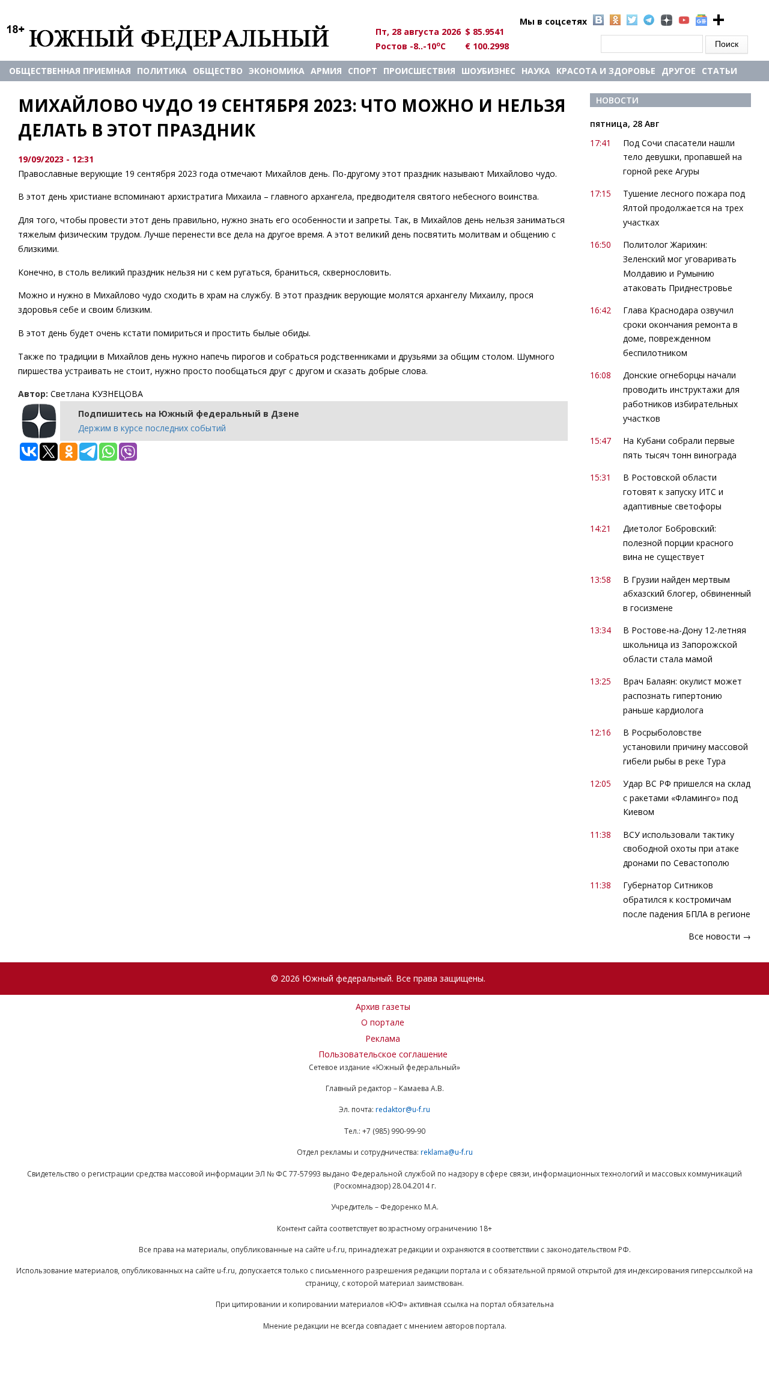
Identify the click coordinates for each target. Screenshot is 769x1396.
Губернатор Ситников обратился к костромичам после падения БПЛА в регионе (686, 899)
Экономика (277, 70)
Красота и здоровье (605, 70)
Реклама (382, 1038)
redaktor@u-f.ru (402, 1109)
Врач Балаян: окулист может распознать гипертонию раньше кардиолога (682, 695)
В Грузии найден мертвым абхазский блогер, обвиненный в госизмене (687, 594)
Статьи (719, 70)
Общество (218, 70)
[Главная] (181, 37)
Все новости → (719, 936)
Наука (535, 70)
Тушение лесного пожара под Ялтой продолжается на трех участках (684, 208)
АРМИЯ (326, 70)
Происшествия (419, 70)
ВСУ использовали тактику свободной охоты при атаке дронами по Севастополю (681, 849)
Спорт (362, 70)
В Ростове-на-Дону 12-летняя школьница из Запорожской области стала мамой (684, 644)
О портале (382, 1022)
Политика (162, 70)
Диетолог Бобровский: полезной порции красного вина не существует (678, 543)
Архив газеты (383, 1006)
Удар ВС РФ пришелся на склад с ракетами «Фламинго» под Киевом (686, 798)
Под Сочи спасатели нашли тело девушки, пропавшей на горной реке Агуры (682, 157)
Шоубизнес (488, 70)
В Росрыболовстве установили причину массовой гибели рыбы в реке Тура (685, 747)
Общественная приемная (70, 70)
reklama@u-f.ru (447, 1152)
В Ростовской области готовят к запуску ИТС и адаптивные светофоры (673, 492)
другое (678, 70)
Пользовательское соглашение (383, 1054)
